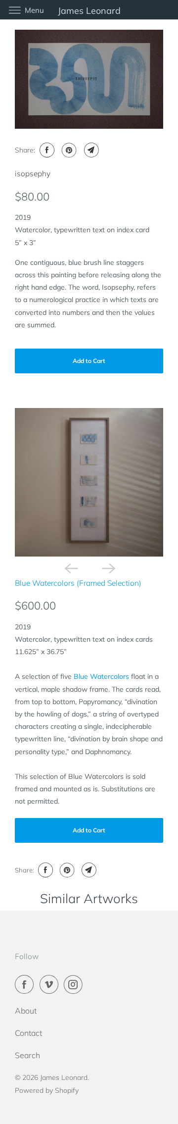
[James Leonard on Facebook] (26, 984)
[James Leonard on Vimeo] (51, 984)
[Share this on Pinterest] (68, 150)
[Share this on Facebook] (45, 150)
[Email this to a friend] (90, 150)
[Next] (108, 567)
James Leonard (64, 1077)
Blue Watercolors (101, 676)
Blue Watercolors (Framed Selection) (78, 583)
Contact (28, 1033)
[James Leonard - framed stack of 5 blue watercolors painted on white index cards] (89, 482)
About (26, 1011)
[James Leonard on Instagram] (75, 984)
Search (27, 1055)
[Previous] (70, 567)
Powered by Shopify (47, 1090)
